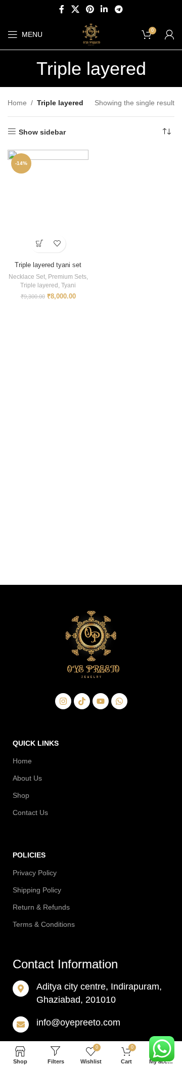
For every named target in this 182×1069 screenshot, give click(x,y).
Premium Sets (67, 276)
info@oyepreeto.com (78, 1022)
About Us (27, 778)
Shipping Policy (37, 890)
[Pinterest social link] (89, 9)
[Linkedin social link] (104, 9)
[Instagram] (63, 701)
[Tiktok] (82, 701)
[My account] (169, 34)
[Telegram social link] (118, 9)
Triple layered (39, 285)
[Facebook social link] (62, 9)
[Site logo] (91, 34)
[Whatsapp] (119, 701)
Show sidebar (42, 132)
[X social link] (75, 9)
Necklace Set (27, 276)
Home (17, 103)
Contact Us (30, 812)
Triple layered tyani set (48, 265)
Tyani (68, 285)
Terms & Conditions (44, 924)
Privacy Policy (35, 873)
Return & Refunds (41, 907)
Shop (21, 795)
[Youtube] (101, 701)
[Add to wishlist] (57, 243)
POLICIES (29, 855)
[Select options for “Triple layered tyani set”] (39, 243)
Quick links (36, 743)
